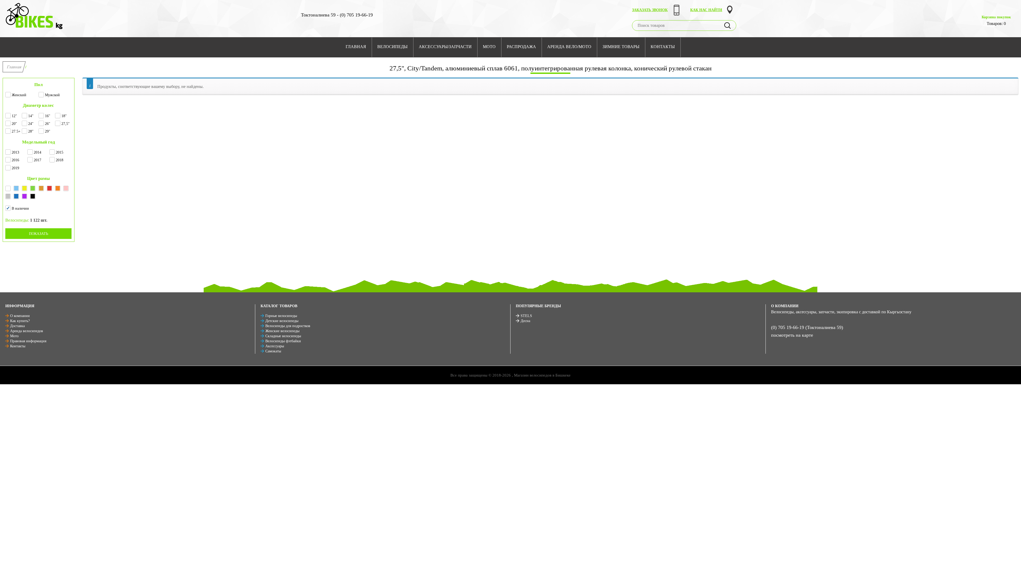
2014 (37, 152)
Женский (19, 95)
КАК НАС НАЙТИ (706, 10)
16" (47, 116)
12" (14, 116)
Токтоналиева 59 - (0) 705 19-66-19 (337, 15)
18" (64, 116)
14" (31, 116)
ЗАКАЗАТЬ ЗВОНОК (650, 10)
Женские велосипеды (282, 331)
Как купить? (20, 321)
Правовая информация (28, 341)
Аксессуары (274, 346)
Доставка (17, 326)
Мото (14, 336)
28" (31, 131)
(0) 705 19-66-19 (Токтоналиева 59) (807, 327)
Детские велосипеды (281, 321)
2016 (15, 160)
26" (47, 124)
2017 (37, 160)
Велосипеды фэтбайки (283, 341)
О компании (20, 316)
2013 (15, 152)
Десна (525, 321)
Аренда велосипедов (26, 331)
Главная (14, 67)
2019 (15, 168)
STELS (526, 316)
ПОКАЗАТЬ (38, 234)
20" (14, 124)
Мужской (52, 95)
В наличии (20, 208)
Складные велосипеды (283, 336)
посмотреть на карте (792, 335)
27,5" (65, 124)
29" (47, 131)
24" (31, 124)
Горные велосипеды (281, 316)
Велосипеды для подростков (287, 326)
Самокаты (273, 351)
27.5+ (16, 131)
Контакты (17, 346)
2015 (59, 152)
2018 (59, 160)
